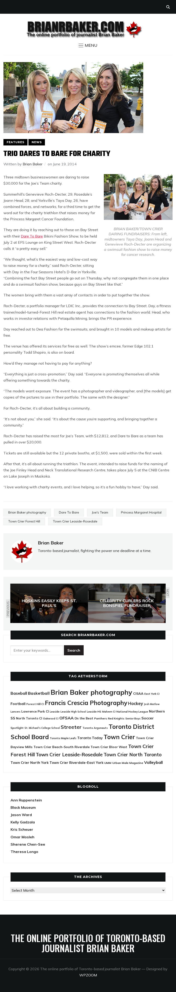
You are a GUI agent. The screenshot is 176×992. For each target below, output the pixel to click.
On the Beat (83, 718)
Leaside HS (94, 711)
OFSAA (66, 717)
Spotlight (17, 728)
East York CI (152, 693)
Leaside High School (73, 711)
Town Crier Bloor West (109, 747)
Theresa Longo (24, 851)
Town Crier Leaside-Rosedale (75, 521)
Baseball (19, 693)
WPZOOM (88, 975)
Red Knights (116, 718)
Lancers (15, 711)
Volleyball (153, 762)
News (37, 142)
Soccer (147, 718)
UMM (107, 763)
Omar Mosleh (22, 837)
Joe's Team (100, 512)
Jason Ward (21, 814)
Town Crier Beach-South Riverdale (61, 747)
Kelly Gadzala (23, 822)
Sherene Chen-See (28, 844)
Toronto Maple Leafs (63, 738)
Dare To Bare (32, 236)
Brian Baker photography (27, 512)
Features (15, 142)
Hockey (135, 703)
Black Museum (23, 807)
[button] (88, 45)
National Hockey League (132, 711)
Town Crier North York (30, 762)
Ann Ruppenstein (26, 800)
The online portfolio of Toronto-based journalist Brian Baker (88, 943)
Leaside (55, 711)
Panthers (100, 718)
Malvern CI (109, 711)
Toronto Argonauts (95, 728)
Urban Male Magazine (127, 763)
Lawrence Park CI (35, 711)
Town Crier (119, 737)
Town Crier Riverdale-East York (76, 762)
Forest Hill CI (35, 704)
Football (18, 703)
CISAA (138, 693)
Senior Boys (132, 718)
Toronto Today (90, 738)
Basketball (39, 693)
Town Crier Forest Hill (24, 521)
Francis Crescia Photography (86, 703)
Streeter (71, 727)
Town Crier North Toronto (133, 754)
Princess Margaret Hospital (141, 512)
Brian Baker (32, 164)
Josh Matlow (152, 704)
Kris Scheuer (22, 829)
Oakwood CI (50, 718)
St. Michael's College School (42, 728)
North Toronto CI (29, 718)
